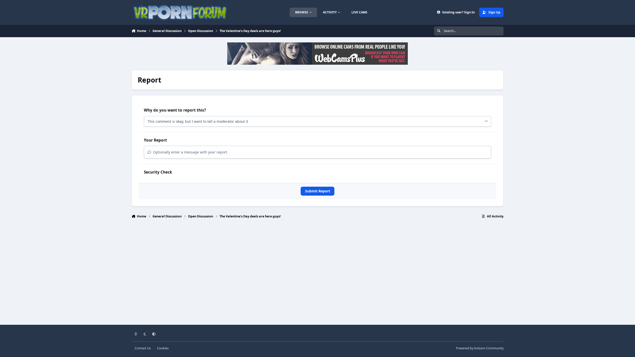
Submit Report (317, 191)
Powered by (480, 348)
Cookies (163, 348)
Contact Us (143, 348)
